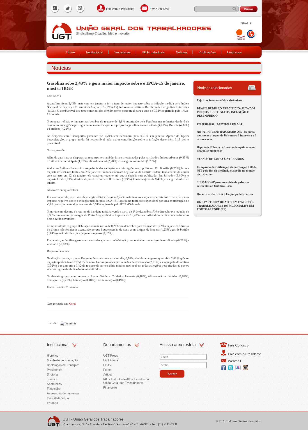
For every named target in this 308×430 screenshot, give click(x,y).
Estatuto (52, 403)
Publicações (207, 52)
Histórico (52, 355)
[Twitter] (67, 9)
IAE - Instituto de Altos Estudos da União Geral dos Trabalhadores (126, 381)
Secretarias (122, 52)
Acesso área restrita (178, 344)
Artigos (108, 374)
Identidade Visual (58, 398)
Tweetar (52, 323)
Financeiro (53, 388)
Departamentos (117, 344)
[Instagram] (80, 9)
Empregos (234, 52)
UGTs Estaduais (153, 52)
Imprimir (70, 323)
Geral (72, 303)
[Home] (61, 39)
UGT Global (111, 360)
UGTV (107, 365)
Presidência (54, 369)
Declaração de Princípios (63, 365)
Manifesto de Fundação (62, 360)
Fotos (107, 369)
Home (70, 52)
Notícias (181, 52)
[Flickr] (238, 369)
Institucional (94, 52)
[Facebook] (55, 9)
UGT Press (110, 355)
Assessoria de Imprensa (63, 393)
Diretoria (52, 374)
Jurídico (52, 379)
